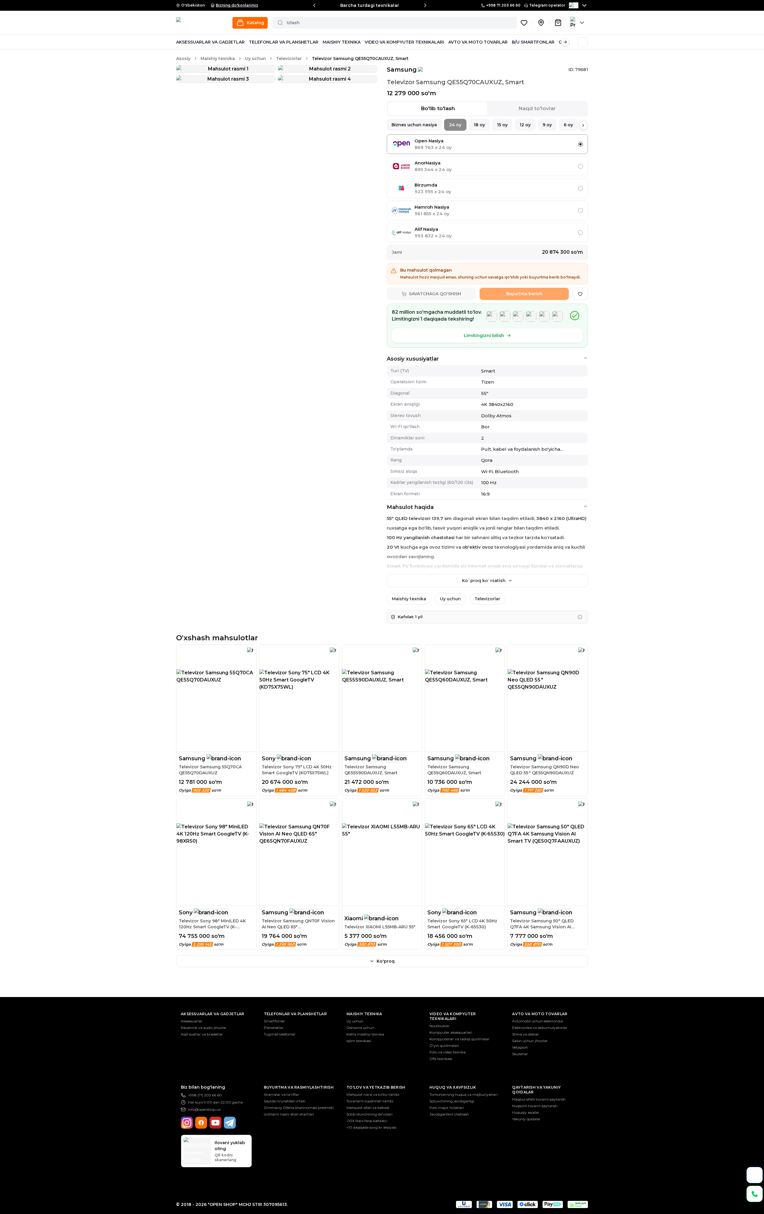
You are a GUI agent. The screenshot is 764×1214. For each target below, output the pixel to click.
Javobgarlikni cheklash (449, 1114)
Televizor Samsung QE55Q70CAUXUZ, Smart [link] (360, 58)
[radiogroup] (487, 188)
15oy (502, 124)
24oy (455, 124)
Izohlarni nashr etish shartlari (289, 1114)
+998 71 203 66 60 (503, 5)
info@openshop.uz (204, 1109)
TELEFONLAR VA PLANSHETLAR (283, 42)
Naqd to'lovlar (537, 108)
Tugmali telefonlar (279, 1034)
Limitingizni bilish (484, 335)
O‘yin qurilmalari (444, 1045)
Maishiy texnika (218, 58)
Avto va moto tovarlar (539, 1014)
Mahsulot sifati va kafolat (367, 1107)
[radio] (580, 144)
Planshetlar (274, 1027)
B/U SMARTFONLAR (533, 42)
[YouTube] (215, 1123)
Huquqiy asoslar (525, 1112)
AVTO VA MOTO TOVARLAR (478, 42)
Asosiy (183, 58)
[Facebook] (201, 1123)
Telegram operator (547, 5)
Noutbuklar (439, 1026)
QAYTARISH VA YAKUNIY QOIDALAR (536, 1089)
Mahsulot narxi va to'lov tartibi (372, 1094)
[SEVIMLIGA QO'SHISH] (580, 294)
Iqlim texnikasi (358, 1040)
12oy (525, 124)
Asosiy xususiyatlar (413, 359)
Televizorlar (289, 58)
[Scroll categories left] (180, 42)
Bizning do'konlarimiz (237, 5)
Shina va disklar (525, 1034)
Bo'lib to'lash (438, 108)
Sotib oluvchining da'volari (369, 1114)
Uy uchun (255, 58)
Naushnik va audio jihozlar (204, 1027)
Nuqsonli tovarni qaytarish (534, 1106)
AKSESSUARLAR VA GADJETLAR (210, 42)
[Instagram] (187, 1123)
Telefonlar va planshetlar (295, 1014)
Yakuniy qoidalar (526, 1119)
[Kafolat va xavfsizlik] (580, 617)
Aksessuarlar (191, 1021)
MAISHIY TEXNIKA (342, 42)
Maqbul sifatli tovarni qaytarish (539, 1099)
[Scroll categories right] (565, 42)
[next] (583, 125)
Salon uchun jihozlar (530, 1040)
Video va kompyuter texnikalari (452, 1016)
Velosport (520, 1047)
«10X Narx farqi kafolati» (367, 1120)
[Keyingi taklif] (425, 5)
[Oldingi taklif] (314, 5)
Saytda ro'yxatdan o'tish (284, 1101)
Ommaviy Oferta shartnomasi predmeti (299, 1107)
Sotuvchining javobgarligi (451, 1101)
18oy (479, 124)
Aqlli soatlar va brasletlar (202, 1034)
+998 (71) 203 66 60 (205, 1095)
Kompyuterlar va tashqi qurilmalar (459, 1039)
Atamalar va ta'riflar (281, 1094)
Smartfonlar (274, 1021)
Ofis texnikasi (440, 1058)
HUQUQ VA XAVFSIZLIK (452, 1087)
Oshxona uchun (360, 1027)
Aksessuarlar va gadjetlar (212, 1014)
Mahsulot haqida (410, 507)
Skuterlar (520, 1054)
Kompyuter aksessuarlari (450, 1032)
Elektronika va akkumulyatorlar (539, 1027)
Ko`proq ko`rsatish (484, 580)
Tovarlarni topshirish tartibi (369, 1101)
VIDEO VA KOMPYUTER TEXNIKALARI (404, 42)
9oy (547, 124)
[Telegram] (230, 1123)
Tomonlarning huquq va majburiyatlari (463, 1094)
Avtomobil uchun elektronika (537, 1021)
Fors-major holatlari (446, 1107)
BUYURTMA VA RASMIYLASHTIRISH (299, 1087)
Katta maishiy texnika (365, 1034)
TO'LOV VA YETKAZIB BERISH (376, 1087)
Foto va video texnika (447, 1052)
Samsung (402, 69)
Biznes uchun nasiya (414, 124)
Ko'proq (386, 961)
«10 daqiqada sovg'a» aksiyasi (371, 1127)
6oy (568, 124)
